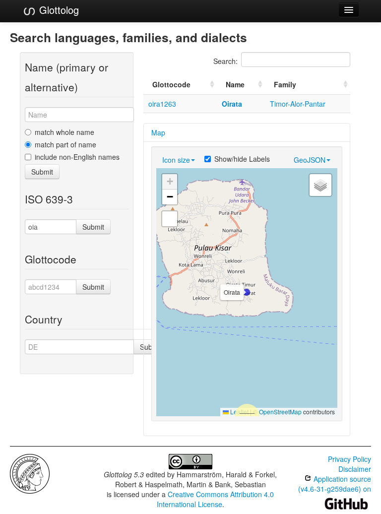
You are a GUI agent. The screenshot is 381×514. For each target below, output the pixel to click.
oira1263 (162, 104)
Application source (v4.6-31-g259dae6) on (334, 484)
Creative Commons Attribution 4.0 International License (215, 499)
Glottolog (57, 9)
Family (285, 84)
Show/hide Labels (242, 159)
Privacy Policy (349, 459)
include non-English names (77, 157)
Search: (225, 61)
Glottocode (171, 84)
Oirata (232, 104)
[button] (247, 292)
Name (235, 84)
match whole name (64, 132)
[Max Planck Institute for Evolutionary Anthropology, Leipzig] (30, 473)
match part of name (65, 144)
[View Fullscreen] (169, 218)
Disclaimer (354, 469)
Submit (42, 172)
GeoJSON (309, 160)
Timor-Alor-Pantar (297, 104)
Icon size (176, 160)
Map (158, 132)
